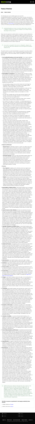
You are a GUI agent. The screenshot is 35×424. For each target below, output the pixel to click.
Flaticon (11, 406)
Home (2, 12)
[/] (31, 2)
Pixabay (11, 404)
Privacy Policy (11, 23)
